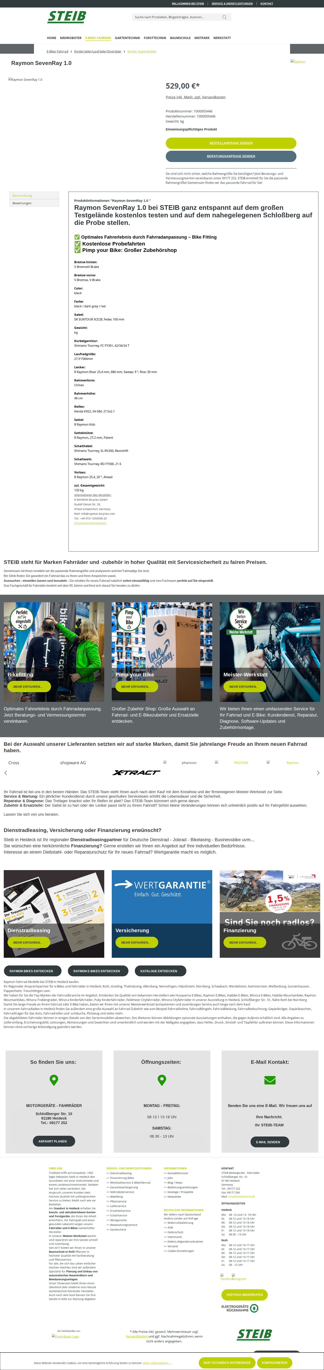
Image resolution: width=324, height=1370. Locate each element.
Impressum (174, 1237)
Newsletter (174, 1196)
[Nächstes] (318, 772)
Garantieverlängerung (124, 1187)
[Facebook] (227, 1277)
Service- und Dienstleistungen (128, 1168)
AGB (170, 1227)
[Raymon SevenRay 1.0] (83, 117)
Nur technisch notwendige (227, 1362)
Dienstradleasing (121, 1173)
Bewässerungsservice (123, 1225)
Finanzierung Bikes (122, 1178)
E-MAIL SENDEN (268, 1142)
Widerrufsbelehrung (180, 1223)
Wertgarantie (118, 1220)
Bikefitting (116, 1196)
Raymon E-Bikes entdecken (97, 971)
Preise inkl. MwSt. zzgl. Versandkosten (196, 97)
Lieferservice (118, 1206)
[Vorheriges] (5, 772)
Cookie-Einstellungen (180, 1251)
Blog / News (174, 1182)
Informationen (175, 1168)
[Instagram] (239, 1277)
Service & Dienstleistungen (232, 3)
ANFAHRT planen (52, 1141)
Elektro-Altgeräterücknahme (185, 1241)
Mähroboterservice (122, 1192)
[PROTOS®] (188, 772)
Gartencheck (118, 1229)
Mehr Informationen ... (157, 1363)
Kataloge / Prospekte (180, 1192)
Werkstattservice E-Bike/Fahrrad (130, 1182)
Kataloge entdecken (159, 971)
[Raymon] (298, 64)
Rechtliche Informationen (183, 1210)
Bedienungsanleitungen (182, 1187)
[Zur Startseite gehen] (66, 16)
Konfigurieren (274, 1362)
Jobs (170, 1178)
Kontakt (266, 3)
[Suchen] (224, 17)
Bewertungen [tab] (22, 203)
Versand (172, 1246)
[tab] (34, 195)
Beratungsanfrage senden (231, 156)
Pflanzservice (118, 1201)
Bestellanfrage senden (231, 143)
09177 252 (233, 1188)
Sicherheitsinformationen (90, 523)
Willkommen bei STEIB (188, 3)
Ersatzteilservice (120, 1211)
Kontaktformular (177, 1173)
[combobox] (175, 17)
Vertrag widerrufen (244, 1294)
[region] (83, 117)
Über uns (55, 1168)
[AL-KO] (291, 772)
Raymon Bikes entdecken (31, 971)
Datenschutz (175, 1232)
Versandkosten (137, 1336)
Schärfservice (118, 1215)
